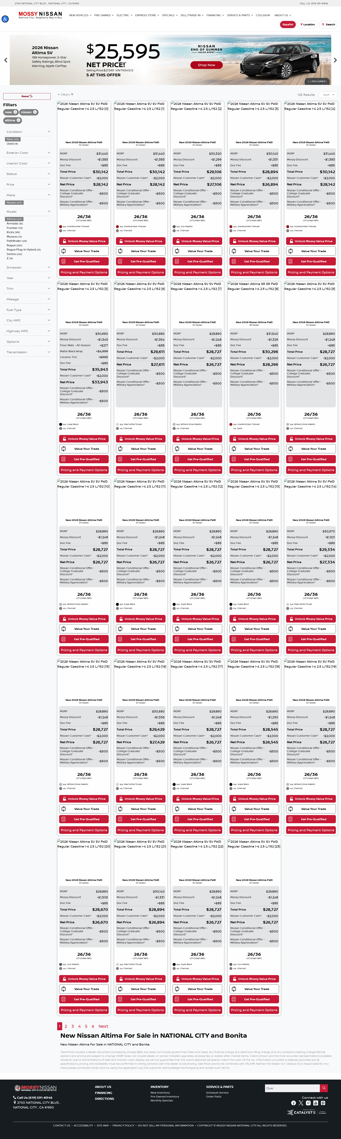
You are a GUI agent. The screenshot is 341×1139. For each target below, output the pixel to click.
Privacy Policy (124, 1125)
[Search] (324, 1088)
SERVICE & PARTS (220, 1087)
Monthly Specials (162, 1100)
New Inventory (160, 1092)
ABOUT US (103, 1087)
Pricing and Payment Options (84, 272)
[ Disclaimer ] (317, 81)
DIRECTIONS (104, 1099)
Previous (6, 60)
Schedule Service (217, 1092)
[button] (5, 19)
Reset (25, 96)
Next (335, 60)
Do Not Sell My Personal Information (166, 1125)
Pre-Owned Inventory (165, 1096)
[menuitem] (28, 139)
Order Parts (213, 1096)
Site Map (103, 1125)
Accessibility (84, 1125)
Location (309, 24)
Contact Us (62, 1125)
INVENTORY (160, 1087)
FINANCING (103, 1093)
